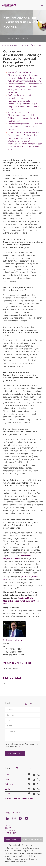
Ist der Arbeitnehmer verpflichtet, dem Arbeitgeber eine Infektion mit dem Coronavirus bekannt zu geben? (24, 135)
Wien (7, 794)
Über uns (10, 833)
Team (8, 828)
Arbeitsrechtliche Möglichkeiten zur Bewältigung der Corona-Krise (22, 601)
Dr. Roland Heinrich (12, 640)
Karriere (10, 830)
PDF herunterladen (10, 683)
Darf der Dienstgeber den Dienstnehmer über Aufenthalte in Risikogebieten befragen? (25, 127)
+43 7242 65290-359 (14, 649)
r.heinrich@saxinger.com (14, 655)
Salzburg (9, 784)
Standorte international (20, 798)
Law (7, 825)
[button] (42, 854)
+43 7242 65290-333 (14, 652)
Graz (7, 775)
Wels (5, 646)
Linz (7, 779)
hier (19, 747)
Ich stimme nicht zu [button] (32, 839)
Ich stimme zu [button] (12, 839)
